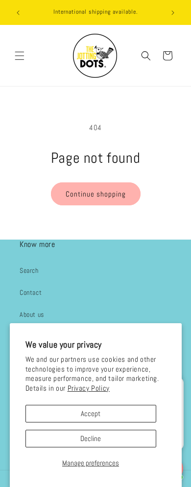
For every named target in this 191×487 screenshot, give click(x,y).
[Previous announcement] (18, 12)
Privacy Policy (89, 388)
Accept (90, 413)
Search (29, 270)
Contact (31, 292)
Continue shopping (96, 194)
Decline (90, 438)
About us (32, 314)
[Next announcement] (173, 12)
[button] (19, 55)
